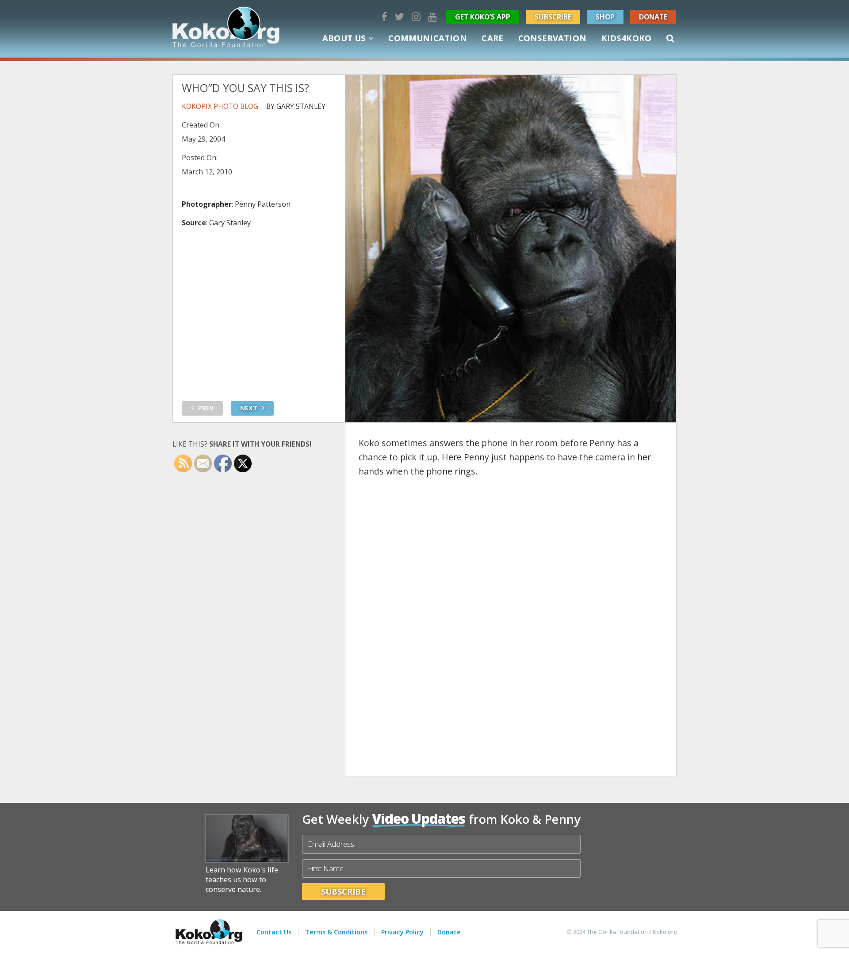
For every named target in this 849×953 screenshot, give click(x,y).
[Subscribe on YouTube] (432, 17)
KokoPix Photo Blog (220, 106)
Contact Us (273, 932)
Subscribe (553, 17)
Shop (605, 17)
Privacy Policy (402, 932)
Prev (206, 408)
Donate (653, 17)
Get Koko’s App (482, 17)
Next (248, 408)
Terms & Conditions (336, 932)
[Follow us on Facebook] (384, 17)
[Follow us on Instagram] (416, 17)
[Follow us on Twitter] (399, 17)
